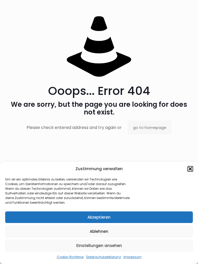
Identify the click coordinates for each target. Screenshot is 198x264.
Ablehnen (99, 231)
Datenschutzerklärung (103, 257)
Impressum (132, 257)
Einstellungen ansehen (99, 245)
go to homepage (149, 127)
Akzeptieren (99, 217)
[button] (190, 168)
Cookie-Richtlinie (70, 257)
